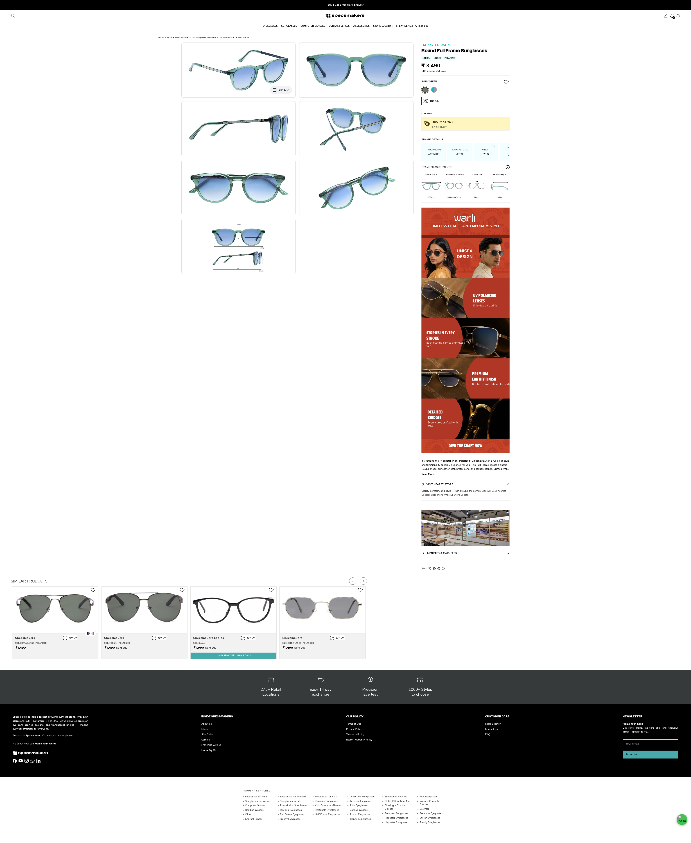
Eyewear (424, 809)
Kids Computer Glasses (328, 805)
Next (363, 581)
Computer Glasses (255, 805)
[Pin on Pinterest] (438, 568)
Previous (352, 581)
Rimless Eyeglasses (291, 810)
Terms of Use (353, 724)
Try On (434, 101)
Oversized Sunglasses (362, 796)
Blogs (204, 729)
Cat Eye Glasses (359, 810)
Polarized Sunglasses (396, 813)
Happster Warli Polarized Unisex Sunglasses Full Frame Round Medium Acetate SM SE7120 (207, 37)
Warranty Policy (355, 734)
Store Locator (461, 495)
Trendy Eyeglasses (290, 819)
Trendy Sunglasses (360, 819)
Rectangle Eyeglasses (327, 810)
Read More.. (428, 474)
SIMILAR (284, 90)
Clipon (248, 814)
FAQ (487, 734)
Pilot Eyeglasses (359, 805)
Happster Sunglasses (397, 822)
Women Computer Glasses (430, 802)
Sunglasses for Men (291, 801)
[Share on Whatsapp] (443, 568)
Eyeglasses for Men (256, 796)
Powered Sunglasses (326, 801)
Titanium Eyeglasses (361, 801)
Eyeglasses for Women (293, 796)
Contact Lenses (254, 819)
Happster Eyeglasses (396, 818)
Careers (205, 739)
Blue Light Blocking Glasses (395, 807)
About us (206, 724)
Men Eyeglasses (428, 796)
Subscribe (631, 754)
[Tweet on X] (429, 568)
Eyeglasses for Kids (326, 796)
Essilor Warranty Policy (359, 739)
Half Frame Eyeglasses (327, 814)
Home (161, 37)
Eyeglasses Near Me (396, 796)
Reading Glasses (254, 810)
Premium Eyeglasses (431, 813)
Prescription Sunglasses (293, 805)
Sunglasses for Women (258, 801)
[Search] (13, 16)
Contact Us (491, 729)
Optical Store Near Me (397, 801)
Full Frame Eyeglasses (292, 814)
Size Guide (207, 734)
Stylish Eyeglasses (430, 818)
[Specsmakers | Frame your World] (345, 16)
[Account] (665, 16)
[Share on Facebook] (434, 568)
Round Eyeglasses (360, 814)
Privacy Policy (354, 729)
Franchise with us (211, 745)
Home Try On (208, 750)
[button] (672, 16)
